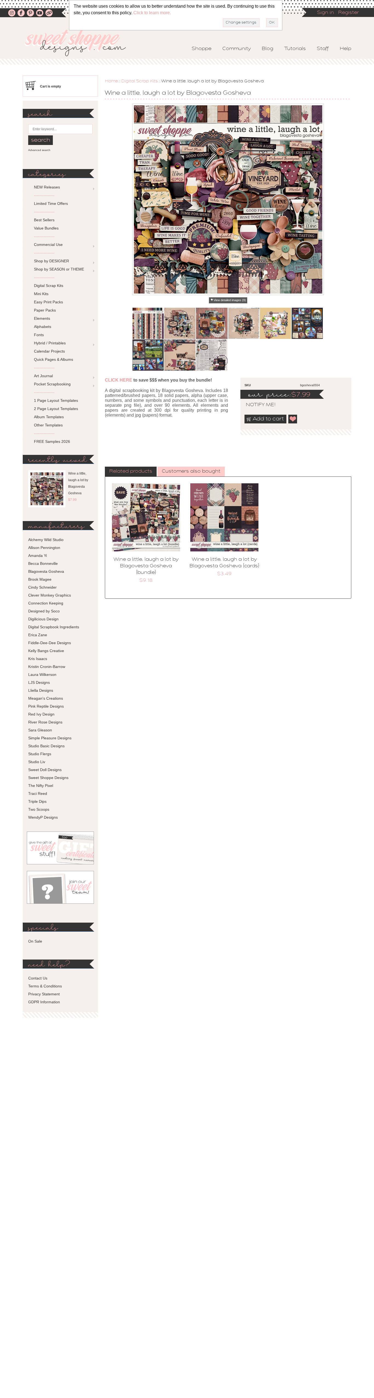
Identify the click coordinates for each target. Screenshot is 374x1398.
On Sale (35, 941)
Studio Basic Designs (46, 746)
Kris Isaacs (37, 658)
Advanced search (39, 150)
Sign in (325, 13)
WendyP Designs (43, 817)
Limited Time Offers (51, 203)
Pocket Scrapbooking (52, 384)
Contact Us (37, 978)
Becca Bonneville (43, 563)
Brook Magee (39, 579)
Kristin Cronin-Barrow (46, 666)
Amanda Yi (37, 555)
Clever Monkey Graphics (49, 595)
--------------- (44, 195)
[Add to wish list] (293, 419)
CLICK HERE (118, 380)
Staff (323, 49)
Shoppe (201, 49)
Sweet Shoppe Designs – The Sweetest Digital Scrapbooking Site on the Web (80, 42)
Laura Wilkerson (42, 674)
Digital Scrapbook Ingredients (53, 627)
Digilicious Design (43, 619)
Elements (42, 318)
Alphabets (42, 326)
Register (348, 13)
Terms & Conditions (45, 986)
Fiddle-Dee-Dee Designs (49, 643)
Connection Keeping (45, 603)
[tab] (131, 472)
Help (345, 49)
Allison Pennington (44, 547)
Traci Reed (37, 793)
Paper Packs (45, 310)
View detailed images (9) (230, 300)
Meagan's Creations (45, 698)
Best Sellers (44, 220)
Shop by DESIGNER (51, 261)
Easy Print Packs (48, 302)
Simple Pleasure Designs (49, 738)
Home (111, 81)
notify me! (256, 405)
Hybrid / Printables (50, 343)
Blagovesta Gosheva (46, 571)
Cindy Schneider (42, 587)
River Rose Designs (45, 722)
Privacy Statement (44, 994)
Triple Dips (37, 801)
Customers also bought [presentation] (191, 471)
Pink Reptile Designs (46, 706)
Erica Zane (37, 635)
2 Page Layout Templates (56, 408)
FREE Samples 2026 (52, 441)
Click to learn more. (152, 12)
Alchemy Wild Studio (46, 539)
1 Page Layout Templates (56, 400)
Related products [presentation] (130, 471)
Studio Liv (36, 762)
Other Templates (48, 425)
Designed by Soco (44, 611)
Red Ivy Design (41, 714)
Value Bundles (46, 228)
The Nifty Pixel (40, 785)
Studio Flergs (39, 754)
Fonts (39, 335)
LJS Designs (39, 682)
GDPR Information (44, 1002)
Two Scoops (38, 809)
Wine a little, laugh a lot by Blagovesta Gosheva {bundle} (146, 566)
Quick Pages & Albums (53, 359)
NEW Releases (47, 187)
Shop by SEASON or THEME (59, 269)
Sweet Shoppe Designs (48, 777)
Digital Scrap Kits (139, 81)
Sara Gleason (40, 730)
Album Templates (49, 417)
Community (236, 49)
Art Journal (43, 376)
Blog (267, 49)
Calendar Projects (49, 351)
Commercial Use (48, 244)
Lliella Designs (40, 690)
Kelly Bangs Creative (46, 651)
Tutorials (295, 49)
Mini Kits (41, 294)
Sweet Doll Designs (45, 770)
